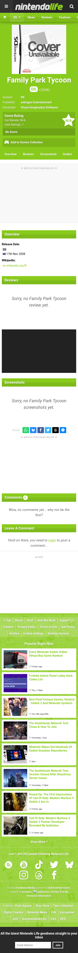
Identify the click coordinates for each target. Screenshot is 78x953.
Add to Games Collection (26, 142)
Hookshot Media (25, 887)
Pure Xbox (42, 906)
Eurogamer (67, 912)
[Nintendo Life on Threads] (39, 876)
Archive (14, 633)
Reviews (28, 154)
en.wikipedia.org (13, 265)
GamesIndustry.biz (34, 919)
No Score (11, 132)
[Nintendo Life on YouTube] (23, 865)
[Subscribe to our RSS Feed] (8, 865)
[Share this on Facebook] (40, 430)
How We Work (46, 620)
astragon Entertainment (36, 102)
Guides (67, 154)
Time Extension (63, 906)
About (19, 620)
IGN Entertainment (59, 887)
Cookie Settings (33, 633)
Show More (38, 842)
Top (8, 620)
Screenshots (48, 154)
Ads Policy (68, 627)
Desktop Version (58, 633)
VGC (15, 919)
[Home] (5, 17)
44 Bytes (27, 891)
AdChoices (43, 891)
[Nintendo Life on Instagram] (23, 876)
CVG (53, 919)
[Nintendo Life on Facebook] (54, 876)
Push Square (23, 906)
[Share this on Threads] (55, 430)
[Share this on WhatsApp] (25, 430)
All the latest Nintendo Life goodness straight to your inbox (39, 935)
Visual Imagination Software (39, 107)
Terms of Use (48, 627)
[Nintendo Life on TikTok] (39, 865)
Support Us (67, 620)
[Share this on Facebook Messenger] (63, 430)
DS (22, 97)
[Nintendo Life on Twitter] (54, 865)
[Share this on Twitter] (48, 430)
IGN (53, 912)
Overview (11, 154)
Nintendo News (37, 912)
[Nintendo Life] (39, 6)
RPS (63, 919)
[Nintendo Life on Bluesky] (69, 865)
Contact (9, 627)
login (52, 540)
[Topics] (6, 6)
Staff (30, 620)
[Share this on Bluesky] (33, 430)
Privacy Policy (27, 627)
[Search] (71, 6)
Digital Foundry (13, 912)
